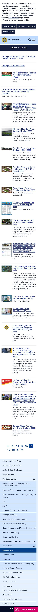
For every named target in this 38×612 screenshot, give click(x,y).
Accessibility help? (27, 610)
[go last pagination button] (22, 450)
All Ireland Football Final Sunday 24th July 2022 (23, 130)
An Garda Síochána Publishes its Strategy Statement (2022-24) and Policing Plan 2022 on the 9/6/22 (24, 352)
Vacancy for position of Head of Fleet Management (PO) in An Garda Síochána (18, 91)
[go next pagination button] (18, 450)
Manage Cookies (8, 32)
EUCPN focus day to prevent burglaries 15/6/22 (24, 297)
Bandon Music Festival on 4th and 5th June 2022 (24, 427)
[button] (34, 479)
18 (13, 449)
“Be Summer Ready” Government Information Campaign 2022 (24, 382)
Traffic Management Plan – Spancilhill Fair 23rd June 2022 (24, 268)
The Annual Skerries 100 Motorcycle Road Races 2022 (23, 222)
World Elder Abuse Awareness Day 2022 (22, 309)
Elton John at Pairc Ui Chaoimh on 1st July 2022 (24, 189)
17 (8, 449)
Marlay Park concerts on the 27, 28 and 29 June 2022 (23, 204)
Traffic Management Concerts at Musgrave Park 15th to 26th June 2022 (22, 328)
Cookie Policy (13, 18)
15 (26, 446)
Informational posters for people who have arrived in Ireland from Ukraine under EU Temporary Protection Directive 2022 (24, 247)
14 (21, 446)
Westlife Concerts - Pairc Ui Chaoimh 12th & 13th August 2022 (24, 169)
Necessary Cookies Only (26, 26)
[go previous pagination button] (13, 446)
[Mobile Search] (29, 40)
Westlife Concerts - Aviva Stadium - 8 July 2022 (24, 149)
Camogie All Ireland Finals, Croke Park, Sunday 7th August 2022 (19, 57)
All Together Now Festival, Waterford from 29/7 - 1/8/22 (24, 75)
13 (17, 446)
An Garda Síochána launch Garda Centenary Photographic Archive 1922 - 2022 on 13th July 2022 (24, 107)
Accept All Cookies (9, 26)
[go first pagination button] (8, 446)
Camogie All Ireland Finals (13, 65)
